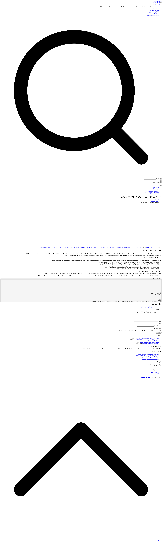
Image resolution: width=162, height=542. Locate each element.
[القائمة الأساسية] (160, 181)
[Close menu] (160, 185)
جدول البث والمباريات (154, 10)
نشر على (151, 247)
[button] (160, 180)
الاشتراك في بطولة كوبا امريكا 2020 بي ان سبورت (148, 338)
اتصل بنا (157, 11)
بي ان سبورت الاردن (157, 4)
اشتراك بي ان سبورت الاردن (153, 15)
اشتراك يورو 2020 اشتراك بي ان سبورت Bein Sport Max (147, 339)
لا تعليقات (52, 247)
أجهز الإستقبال (156, 9)
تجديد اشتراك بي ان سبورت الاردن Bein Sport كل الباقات (149, 307)
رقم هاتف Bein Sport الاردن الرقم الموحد (150, 343)
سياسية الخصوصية (155, 372)
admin (157, 247)
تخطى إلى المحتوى (157, 1)
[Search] (160, 179)
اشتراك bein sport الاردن (118, 247)
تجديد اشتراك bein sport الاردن (86, 247)
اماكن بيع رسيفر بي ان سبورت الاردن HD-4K (149, 342)
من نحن (157, 374)
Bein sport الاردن (127, 247)
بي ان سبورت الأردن (145, 377)
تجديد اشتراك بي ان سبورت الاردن (152, 13)
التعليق (159, 321)
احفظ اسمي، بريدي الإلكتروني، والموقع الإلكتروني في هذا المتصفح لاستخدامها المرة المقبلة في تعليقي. (138, 330)
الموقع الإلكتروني (157, 328)
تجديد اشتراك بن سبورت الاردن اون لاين (151, 340)
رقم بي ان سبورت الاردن (154, 12)
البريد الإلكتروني (157, 325)
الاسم (159, 323)
